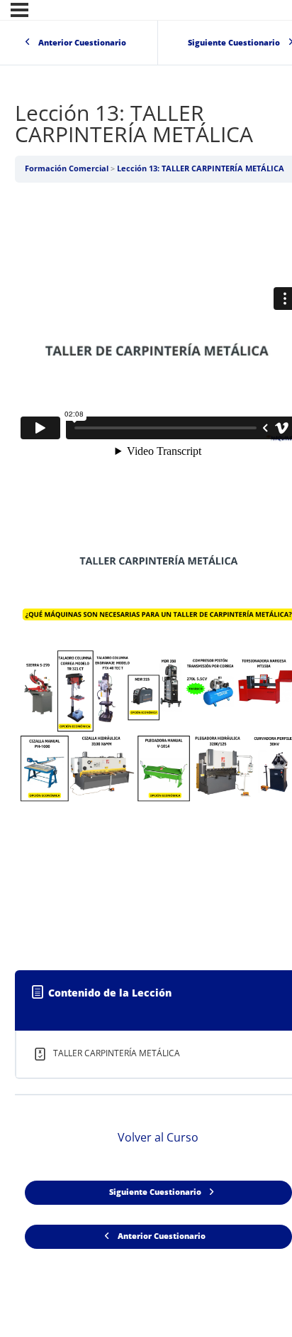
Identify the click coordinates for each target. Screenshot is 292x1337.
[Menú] (19, 10)
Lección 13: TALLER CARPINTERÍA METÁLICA (200, 168)
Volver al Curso (158, 1137)
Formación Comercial (66, 168)
